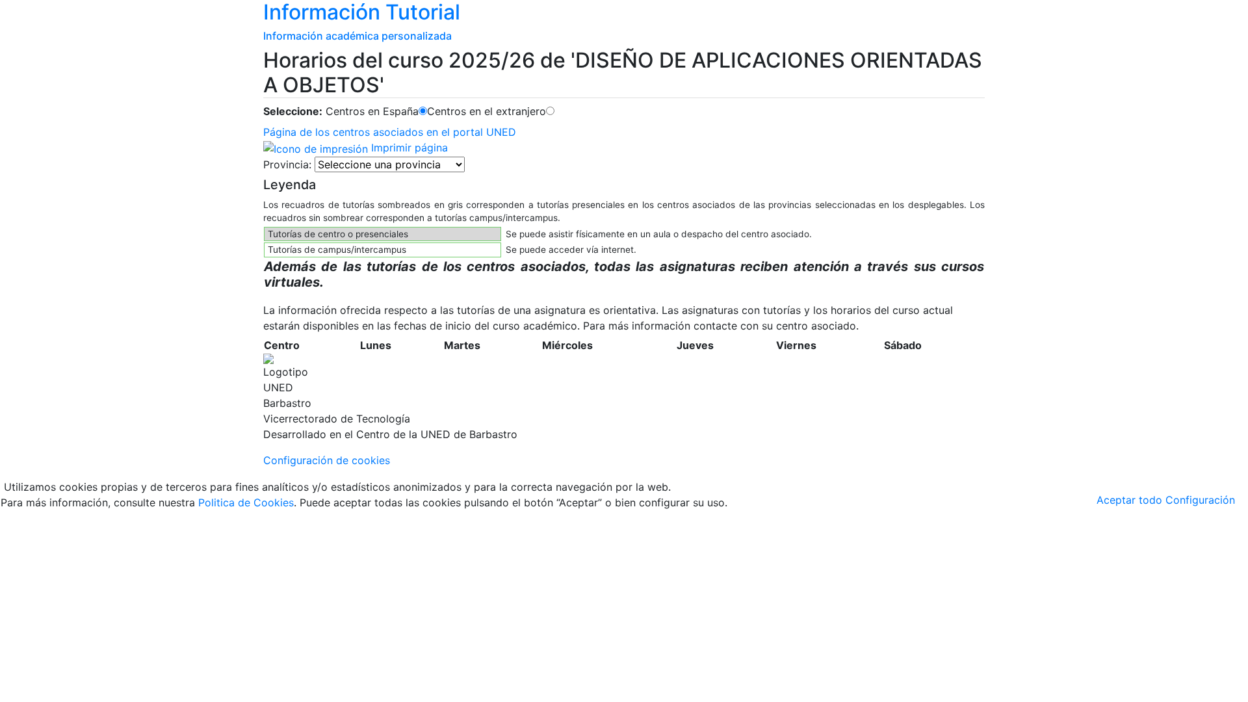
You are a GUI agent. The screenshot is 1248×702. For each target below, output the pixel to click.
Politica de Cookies (246, 502)
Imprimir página (408, 147)
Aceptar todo (1129, 499)
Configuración (1200, 499)
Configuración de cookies (326, 460)
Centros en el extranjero (486, 111)
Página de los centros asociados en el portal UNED (389, 131)
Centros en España (372, 111)
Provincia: (287, 164)
